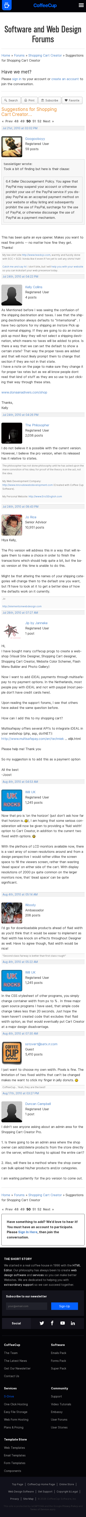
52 (39, 121)
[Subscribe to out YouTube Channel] (62, 1323)
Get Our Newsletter (17, 1368)
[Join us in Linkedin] (73, 1323)
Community (59, 1388)
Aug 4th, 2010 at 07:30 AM (20, 1033)
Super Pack (58, 1368)
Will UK (30, 792)
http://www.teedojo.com (36, 254)
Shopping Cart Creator (45, 55)
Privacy (14, 1498)
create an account (65, 79)
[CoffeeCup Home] (45, 6)
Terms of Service (39, 1509)
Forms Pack (58, 1360)
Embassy (57, 1412)
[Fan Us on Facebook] (52, 1323)
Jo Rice (30, 517)
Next (46, 121)
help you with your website (67, 266)
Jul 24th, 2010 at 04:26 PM (20, 414)
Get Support (45, 1491)
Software (58, 1345)
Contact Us (11, 1376)
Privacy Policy (70, 1506)
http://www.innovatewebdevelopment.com (27, 484)
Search (12, 100)
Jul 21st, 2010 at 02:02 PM (20, 128)
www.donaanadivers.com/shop (24, 392)
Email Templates (15, 1455)
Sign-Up (64, 1306)
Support (56, 1396)
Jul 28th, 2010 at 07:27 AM (20, 612)
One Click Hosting (16, 1404)
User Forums (59, 1419)
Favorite (73, 100)
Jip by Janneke (36, 623)
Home (5, 55)
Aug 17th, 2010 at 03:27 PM (21, 1093)
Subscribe (51, 100)
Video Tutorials (61, 1404)
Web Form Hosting (16, 1419)
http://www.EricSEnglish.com (45, 496)
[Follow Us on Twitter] (42, 1323)
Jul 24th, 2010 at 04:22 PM (20, 276)
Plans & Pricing (13, 1427)
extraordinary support (19, 1284)
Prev (9, 121)
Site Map (28, 1498)
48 (16, 121)
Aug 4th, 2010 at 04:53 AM (20, 781)
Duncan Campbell (38, 1104)
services (38, 1275)
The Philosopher (37, 425)
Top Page (17, 1484)
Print (31, 100)
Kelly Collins (33, 287)
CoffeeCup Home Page (41, 1484)
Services (10, 1388)
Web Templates (14, 1447)
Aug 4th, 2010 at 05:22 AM (20, 961)
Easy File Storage (15, 1412)
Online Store (66, 1484)
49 (22, 121)
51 (34, 121)
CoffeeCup (12, 1345)
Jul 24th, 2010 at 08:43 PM (20, 506)
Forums (19, 55)
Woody (30, 905)
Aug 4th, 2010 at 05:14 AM (20, 894)
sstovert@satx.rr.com (41, 1044)
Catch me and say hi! (14, 266)
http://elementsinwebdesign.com (22, 606)
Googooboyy (35, 139)
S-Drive (9, 1396)
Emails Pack (58, 1353)
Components (12, 1471)
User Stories (59, 1427)
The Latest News (15, 1360)
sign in (17, 79)
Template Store (15, 1439)
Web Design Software (21, 1491)
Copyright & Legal (67, 1491)
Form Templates (14, 1463)
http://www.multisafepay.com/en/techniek (32, 739)
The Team (11, 1353)
